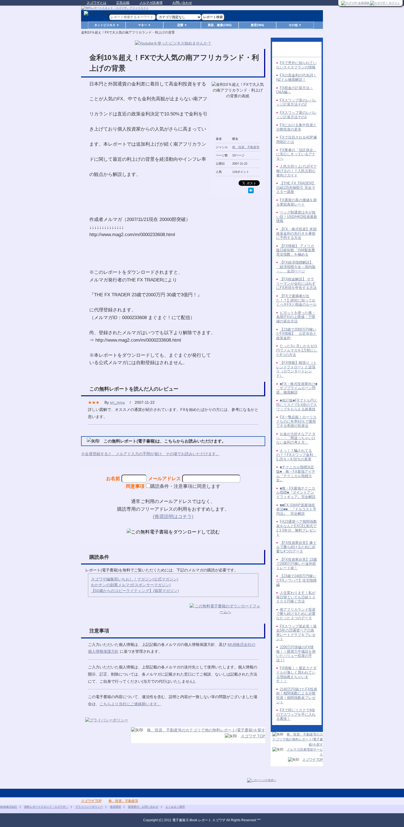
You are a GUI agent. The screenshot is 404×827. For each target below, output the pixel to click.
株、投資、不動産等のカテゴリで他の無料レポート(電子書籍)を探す (206, 730)
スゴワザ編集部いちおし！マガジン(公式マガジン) (134, 579)
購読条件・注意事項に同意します (185, 486)
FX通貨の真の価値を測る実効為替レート (296, 202)
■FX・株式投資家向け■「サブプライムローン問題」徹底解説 (296, 388)
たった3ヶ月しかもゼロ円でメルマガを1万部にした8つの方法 (296, 350)
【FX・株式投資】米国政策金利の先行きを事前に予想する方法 (296, 233)
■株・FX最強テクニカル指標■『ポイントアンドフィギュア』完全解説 (296, 492)
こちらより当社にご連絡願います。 (130, 704)
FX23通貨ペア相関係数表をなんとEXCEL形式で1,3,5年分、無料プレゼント (296, 527)
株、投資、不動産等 (245, 147)
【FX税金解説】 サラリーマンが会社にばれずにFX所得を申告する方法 (296, 283)
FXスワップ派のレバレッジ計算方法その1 (296, 114)
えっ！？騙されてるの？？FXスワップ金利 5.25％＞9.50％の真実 (296, 455)
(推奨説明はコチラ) (173, 516)
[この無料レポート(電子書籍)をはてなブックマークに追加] (251, 190)
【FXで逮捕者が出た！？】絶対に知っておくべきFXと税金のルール (296, 300)
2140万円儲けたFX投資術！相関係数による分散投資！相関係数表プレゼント (296, 695)
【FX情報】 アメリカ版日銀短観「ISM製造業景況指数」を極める (295, 250)
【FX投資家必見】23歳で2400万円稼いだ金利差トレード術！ (296, 563)
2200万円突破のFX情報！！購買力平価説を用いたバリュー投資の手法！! (296, 653)
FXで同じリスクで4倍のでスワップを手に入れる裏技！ (296, 714)
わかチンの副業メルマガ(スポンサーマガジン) (131, 585)
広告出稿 (122, 3)
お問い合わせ (182, 3)
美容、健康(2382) (220, 25)
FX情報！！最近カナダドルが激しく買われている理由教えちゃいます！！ (296, 674)
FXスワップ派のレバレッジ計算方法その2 (296, 102)
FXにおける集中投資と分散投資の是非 (296, 127)
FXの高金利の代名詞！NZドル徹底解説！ (296, 77)
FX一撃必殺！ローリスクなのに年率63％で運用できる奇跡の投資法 (296, 421)
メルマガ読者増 (150, 3)
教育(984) (257, 25)
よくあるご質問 (175, 806)
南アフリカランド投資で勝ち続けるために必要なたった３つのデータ (296, 613)
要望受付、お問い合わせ (143, 806)
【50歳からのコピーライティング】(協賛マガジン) (135, 590)
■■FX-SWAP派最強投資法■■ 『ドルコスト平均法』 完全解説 (296, 509)
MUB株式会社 (8, 806)
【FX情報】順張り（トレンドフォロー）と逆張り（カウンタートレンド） (296, 369)
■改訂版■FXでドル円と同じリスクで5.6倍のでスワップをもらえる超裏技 (296, 404)
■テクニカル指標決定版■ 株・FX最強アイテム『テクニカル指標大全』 (295, 473)
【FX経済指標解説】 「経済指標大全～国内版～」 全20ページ (296, 266)
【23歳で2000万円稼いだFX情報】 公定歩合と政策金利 (296, 333)
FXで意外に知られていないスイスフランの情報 (296, 65)
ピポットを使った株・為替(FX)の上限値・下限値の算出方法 (296, 317)
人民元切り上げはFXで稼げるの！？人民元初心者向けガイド (296, 170)
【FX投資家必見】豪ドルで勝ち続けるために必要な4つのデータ (296, 547)
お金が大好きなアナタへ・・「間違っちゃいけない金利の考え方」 (296, 438)
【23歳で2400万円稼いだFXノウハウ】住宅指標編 (296, 580)
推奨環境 (115, 806)
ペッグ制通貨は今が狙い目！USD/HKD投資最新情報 (296, 216)
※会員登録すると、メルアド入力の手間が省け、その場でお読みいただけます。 (150, 454)
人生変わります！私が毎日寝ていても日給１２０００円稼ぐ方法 (296, 597)
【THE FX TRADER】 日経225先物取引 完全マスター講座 (296, 187)
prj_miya (117, 402)
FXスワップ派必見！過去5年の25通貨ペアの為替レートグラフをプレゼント (296, 632)
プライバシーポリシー (89, 806)
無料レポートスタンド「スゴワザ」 (46, 806)
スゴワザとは (96, 3)
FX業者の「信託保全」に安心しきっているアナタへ (296, 154)
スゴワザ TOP (253, 736)
